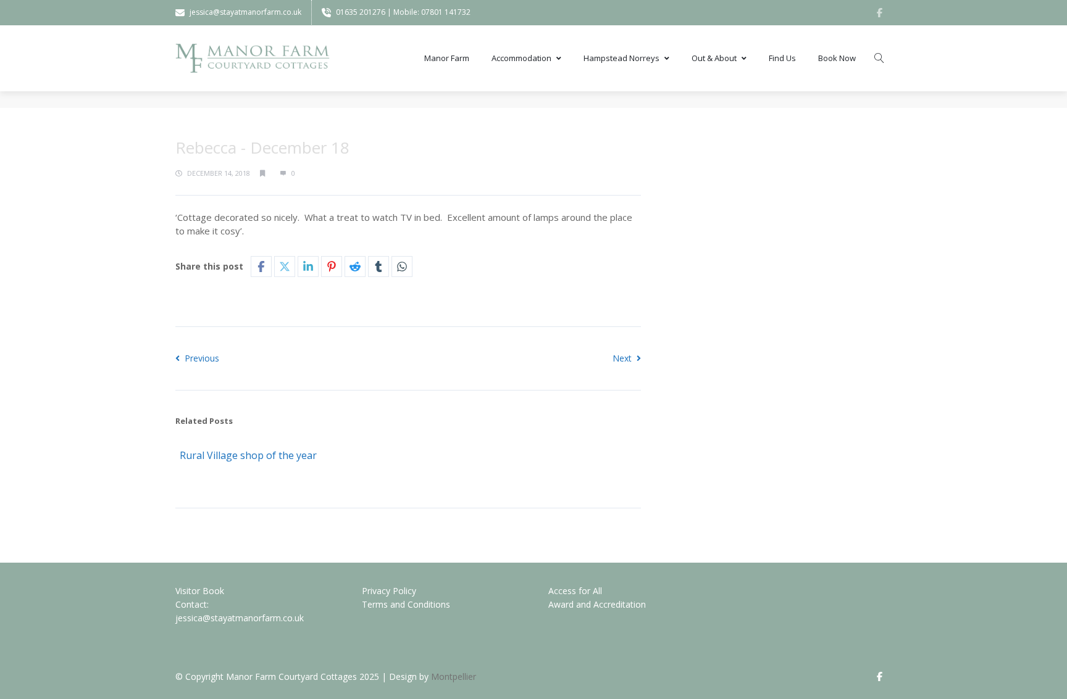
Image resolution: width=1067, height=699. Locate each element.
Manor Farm (446, 58)
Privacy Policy (389, 591)
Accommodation (521, 58)
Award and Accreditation (597, 604)
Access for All (575, 591)
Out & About (714, 58)
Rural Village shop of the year (248, 455)
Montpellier (453, 676)
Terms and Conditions (406, 604)
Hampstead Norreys (621, 58)
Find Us (782, 58)
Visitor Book (199, 591)
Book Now (837, 58)
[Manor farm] (252, 58)
